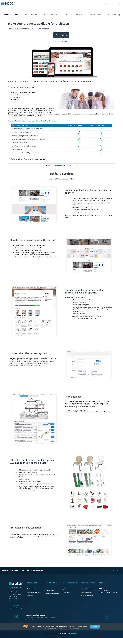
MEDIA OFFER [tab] (11, 14)
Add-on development (87, 589)
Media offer (66, 592)
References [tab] (96, 14)
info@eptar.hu (60, 165)
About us (16, 605)
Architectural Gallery (52, 594)
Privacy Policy (61, 626)
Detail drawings (51, 590)
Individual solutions (87, 595)
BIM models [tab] (31, 14)
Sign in (105, 4)
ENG (112, 4)
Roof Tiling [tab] (114, 14)
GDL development (86, 592)
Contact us (62, 35)
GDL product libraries (33, 592)
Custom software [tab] (74, 14)
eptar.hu (5, 570)
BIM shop (30, 595)
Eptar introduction (68, 589)
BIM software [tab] (51, 14)
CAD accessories (32, 589)
